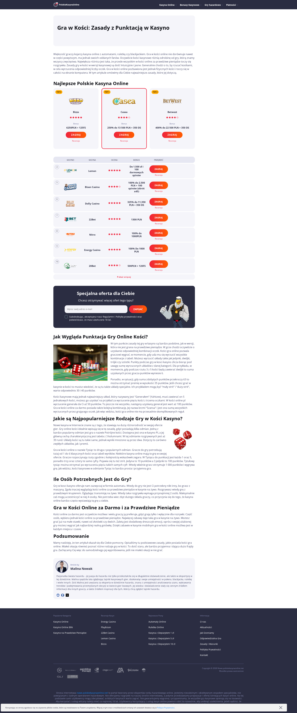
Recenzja (124, 141)
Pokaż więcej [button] (124, 277)
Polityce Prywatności (165, 707)
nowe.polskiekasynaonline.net (92, 692)
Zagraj (124, 134)
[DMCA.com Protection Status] (70, 676)
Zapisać (138, 309)
